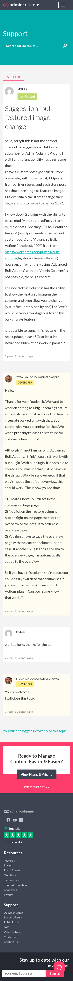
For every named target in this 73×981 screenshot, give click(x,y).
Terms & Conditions (16, 885)
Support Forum (13, 917)
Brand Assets (12, 870)
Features (9, 860)
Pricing (8, 865)
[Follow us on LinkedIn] (21, 820)
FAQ (6, 927)
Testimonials (11, 880)
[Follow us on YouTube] (15, 820)
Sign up (55, 973)
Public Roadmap (13, 922)
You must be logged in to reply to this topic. (35, 731)
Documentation (13, 912)
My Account (11, 937)
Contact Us (11, 941)
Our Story (10, 875)
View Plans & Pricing (37, 774)
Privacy (8, 894)
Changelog (10, 889)
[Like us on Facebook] (8, 820)
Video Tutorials (13, 932)
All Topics (13, 76)
